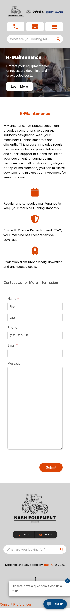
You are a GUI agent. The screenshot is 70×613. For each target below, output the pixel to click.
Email (18, 345)
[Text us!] (55, 604)
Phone (12, 327)
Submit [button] (51, 467)
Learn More (19, 86)
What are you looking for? (29, 39)
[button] (16, 27)
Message (13, 363)
